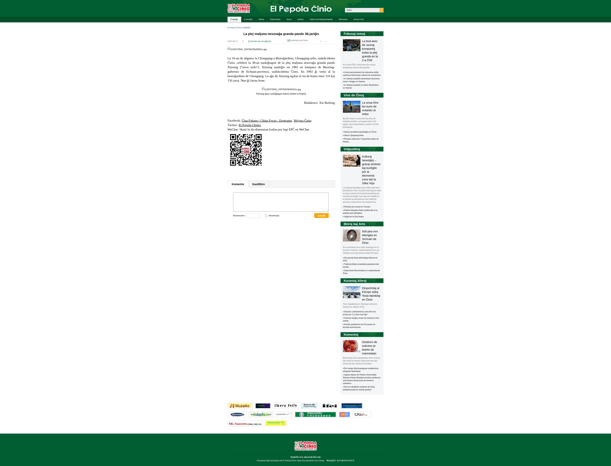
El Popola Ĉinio (234, 28)
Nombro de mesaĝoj (259, 41)
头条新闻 (246, 28)
